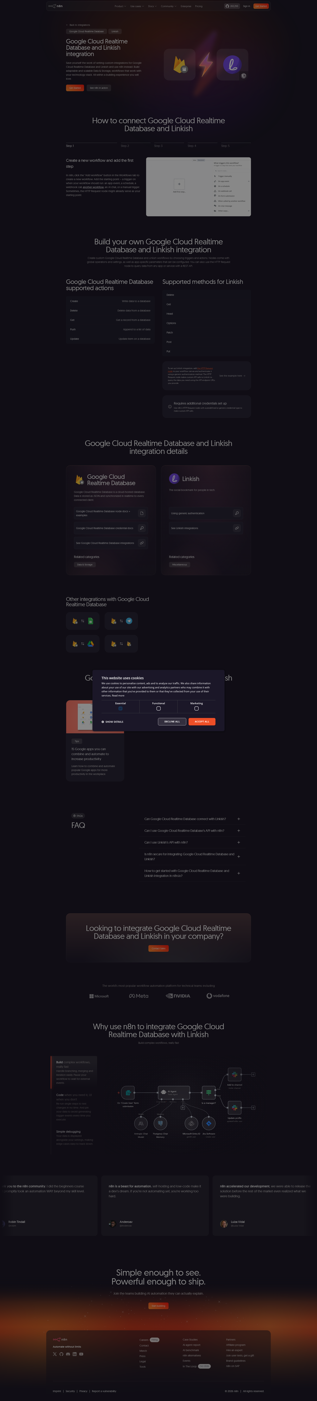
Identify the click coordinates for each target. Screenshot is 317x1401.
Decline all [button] (172, 721)
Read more (118, 695)
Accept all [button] (202, 721)
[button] (112, 722)
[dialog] (158, 700)
